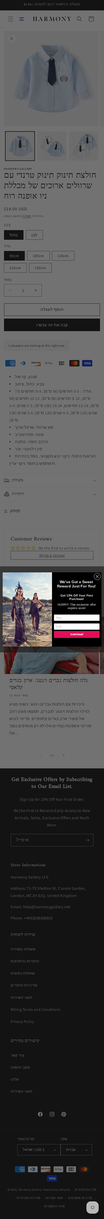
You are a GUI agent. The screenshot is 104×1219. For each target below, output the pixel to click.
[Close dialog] (97, 576)
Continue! (76, 634)
